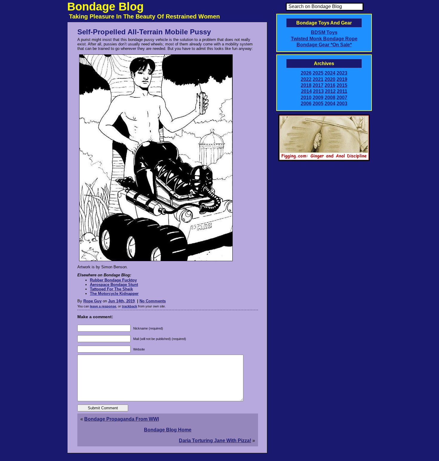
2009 (318, 97)
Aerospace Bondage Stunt (114, 284)
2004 (330, 103)
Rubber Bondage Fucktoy (113, 280)
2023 (342, 73)
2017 (318, 85)
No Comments (152, 301)
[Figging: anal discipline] (324, 159)
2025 (318, 73)
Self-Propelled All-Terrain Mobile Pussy (144, 32)
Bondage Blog (105, 6)
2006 (306, 103)
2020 (330, 79)
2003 (342, 103)
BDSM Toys (324, 32)
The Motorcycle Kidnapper (114, 293)
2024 (330, 73)
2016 (330, 85)
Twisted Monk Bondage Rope (324, 38)
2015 (342, 85)
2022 (306, 79)
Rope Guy (92, 301)
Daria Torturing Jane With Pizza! (215, 440)
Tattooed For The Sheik (111, 289)
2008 (330, 97)
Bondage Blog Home (167, 429)
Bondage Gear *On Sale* (324, 44)
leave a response (103, 306)
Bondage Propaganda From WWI (121, 419)
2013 (318, 91)
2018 (306, 85)
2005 (318, 103)
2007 (342, 97)
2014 (306, 91)
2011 (342, 91)
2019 (342, 79)
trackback (129, 306)
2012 (330, 91)
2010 (306, 97)
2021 (318, 79)
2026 (306, 73)
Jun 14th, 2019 (121, 301)
